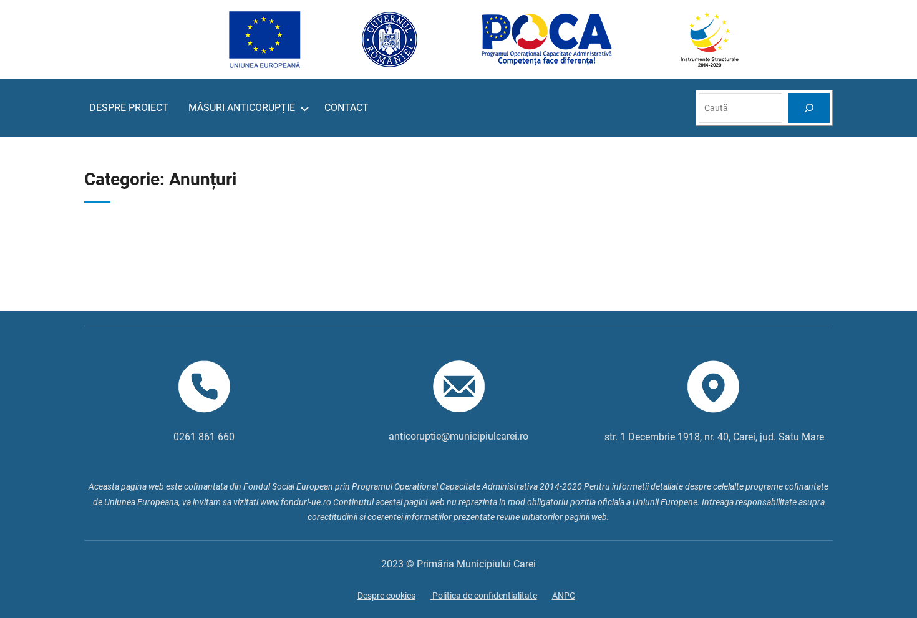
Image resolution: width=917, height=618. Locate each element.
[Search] (809, 107)
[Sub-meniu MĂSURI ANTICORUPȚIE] (304, 108)
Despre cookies (386, 596)
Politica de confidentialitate (483, 596)
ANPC (563, 596)
